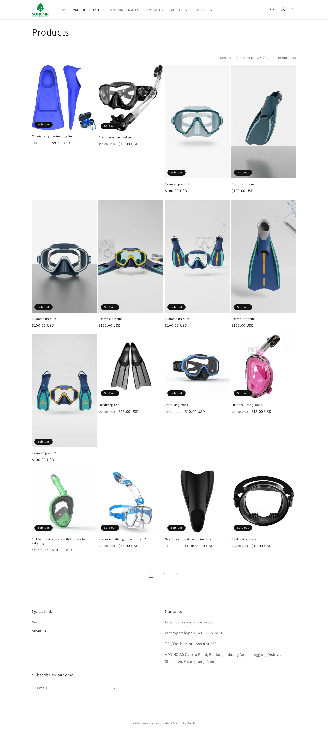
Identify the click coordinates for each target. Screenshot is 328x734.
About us (39, 631)
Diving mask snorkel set (115, 137)
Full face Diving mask (246, 405)
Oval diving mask (243, 539)
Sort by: (226, 57)
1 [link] (151, 574)
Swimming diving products (157, 723)
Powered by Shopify (183, 723)
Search (37, 622)
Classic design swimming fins (52, 136)
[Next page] (177, 574)
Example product (177, 184)
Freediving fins (108, 405)
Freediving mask (176, 405)
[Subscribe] (113, 688)
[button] (272, 10)
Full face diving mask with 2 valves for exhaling (59, 541)
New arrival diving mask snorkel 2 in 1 (125, 539)
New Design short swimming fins (188, 539)
